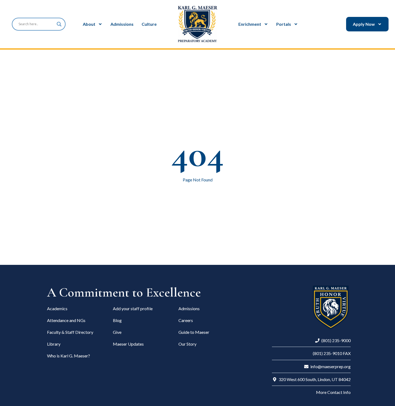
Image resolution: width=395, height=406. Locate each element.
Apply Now (364, 24)
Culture (149, 24)
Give (117, 332)
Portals (283, 24)
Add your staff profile (133, 308)
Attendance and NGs (66, 320)
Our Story (187, 343)
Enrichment (249, 24)
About (89, 24)
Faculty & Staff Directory (70, 332)
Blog (117, 320)
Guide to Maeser (193, 332)
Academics (57, 308)
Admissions (122, 24)
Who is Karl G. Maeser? (68, 355)
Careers (185, 320)
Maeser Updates (128, 343)
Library (53, 343)
